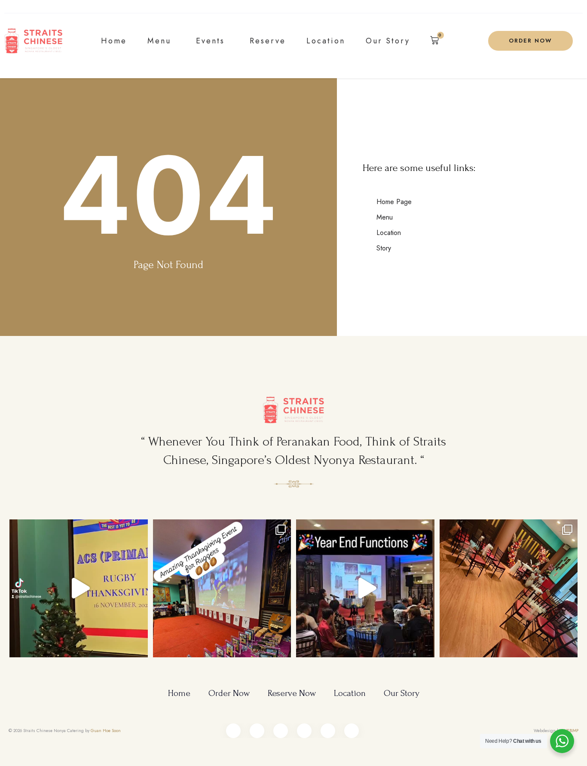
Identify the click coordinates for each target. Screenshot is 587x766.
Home (114, 40)
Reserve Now (292, 693)
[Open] (78, 588)
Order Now (229, 693)
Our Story (388, 40)
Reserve (268, 40)
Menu (159, 40)
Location (325, 40)
